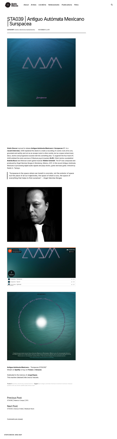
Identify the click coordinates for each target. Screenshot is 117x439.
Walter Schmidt (49, 161)
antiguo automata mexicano (48, 383)
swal (33, 385)
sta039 (22, 385)
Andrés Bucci (12, 161)
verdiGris (42, 5)
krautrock (59, 383)
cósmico (16, 29)
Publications (67, 5)
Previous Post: (17, 398)
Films (76, 5)
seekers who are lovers (13, 385)
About (26, 5)
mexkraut (64, 383)
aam (39, 383)
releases (69, 383)
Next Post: (20, 407)
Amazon (38, 370)
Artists (33, 5)
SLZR (52, 158)
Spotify (17, 370)
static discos (28, 385)
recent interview (13, 151)
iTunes (30, 370)
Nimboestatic (54, 5)
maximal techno (30, 29)
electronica (23, 29)
